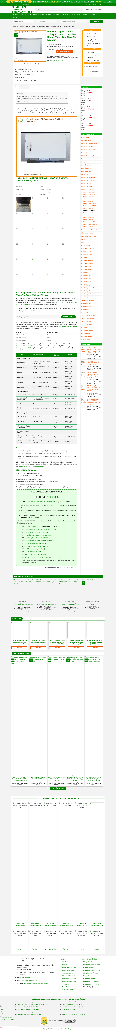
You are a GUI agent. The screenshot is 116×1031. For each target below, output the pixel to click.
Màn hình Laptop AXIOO (89, 199)
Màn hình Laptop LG (88, 212)
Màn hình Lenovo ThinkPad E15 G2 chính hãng (32, 466)
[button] (89, 9)
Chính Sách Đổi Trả (67, 973)
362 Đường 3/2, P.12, (34, 551)
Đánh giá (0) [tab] (23, 87)
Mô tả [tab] (16, 87)
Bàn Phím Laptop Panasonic (89, 143)
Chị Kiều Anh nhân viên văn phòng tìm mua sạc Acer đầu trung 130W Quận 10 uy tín (76, 642)
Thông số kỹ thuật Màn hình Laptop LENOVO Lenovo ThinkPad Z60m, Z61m (37, 96)
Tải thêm (58, 788)
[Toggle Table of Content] (65, 94)
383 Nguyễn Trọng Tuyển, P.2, (37, 532)
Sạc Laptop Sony (86, 321)
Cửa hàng (22, 26)
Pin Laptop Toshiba (86, 269)
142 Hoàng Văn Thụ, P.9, (36, 554)
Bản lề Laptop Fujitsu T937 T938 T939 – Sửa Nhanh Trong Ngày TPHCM (75, 779)
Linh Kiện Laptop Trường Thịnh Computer (62, 1028)
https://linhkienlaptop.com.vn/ (30, 977)
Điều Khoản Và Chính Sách (70, 967)
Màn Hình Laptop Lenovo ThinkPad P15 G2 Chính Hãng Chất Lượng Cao (46, 603)
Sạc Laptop (36, 14)
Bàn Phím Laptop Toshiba (88, 149)
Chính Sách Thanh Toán (69, 978)
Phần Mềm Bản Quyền (87, 248)
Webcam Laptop (85, 339)
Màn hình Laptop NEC (88, 219)
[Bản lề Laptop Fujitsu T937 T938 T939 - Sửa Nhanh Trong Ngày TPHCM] (75, 715)
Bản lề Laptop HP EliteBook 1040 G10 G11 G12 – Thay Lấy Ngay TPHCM (56, 779)
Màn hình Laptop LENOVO (59, 60)
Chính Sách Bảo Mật (68, 970)
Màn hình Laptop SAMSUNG (90, 224)
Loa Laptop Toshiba (86, 186)
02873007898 (30, 502)
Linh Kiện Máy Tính (86, 168)
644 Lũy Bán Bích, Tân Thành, (37, 546)
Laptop (83, 162)
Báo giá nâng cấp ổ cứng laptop (92, 984)
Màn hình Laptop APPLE (89, 194)
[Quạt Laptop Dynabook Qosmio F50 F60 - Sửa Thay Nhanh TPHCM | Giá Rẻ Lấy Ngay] (94, 715)
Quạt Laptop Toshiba (87, 306)
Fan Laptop (84, 159)
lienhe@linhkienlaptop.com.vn (29, 980)
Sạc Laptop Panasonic (87, 318)
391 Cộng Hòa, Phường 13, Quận (38, 535)
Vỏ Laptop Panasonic (87, 330)
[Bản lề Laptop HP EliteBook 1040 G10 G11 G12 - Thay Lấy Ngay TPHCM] (57, 715)
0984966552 (50, 502)
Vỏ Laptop (94, 14)
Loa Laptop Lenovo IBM (88, 177)
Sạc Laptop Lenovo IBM (88, 315)
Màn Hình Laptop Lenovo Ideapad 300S (92, 603)
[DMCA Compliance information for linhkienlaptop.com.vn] (69, 1020)
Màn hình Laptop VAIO (88, 226)
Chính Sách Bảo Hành (68, 975)
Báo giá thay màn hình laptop (91, 970)
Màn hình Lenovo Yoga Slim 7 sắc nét (66, 326)
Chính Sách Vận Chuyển (69, 981)
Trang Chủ (15, 26)
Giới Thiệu (87, 4)
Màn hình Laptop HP (88, 208)
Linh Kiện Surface (86, 171)
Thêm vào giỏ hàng (64, 51)
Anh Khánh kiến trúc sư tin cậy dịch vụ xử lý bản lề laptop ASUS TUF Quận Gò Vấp (57, 642)
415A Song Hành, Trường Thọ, (37, 538)
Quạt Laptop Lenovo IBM (88, 288)
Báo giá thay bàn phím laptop (91, 964)
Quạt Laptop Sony (86, 303)
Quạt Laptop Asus (86, 278)
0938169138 (41, 502)
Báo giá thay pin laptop (89, 962)
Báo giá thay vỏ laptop (89, 978)
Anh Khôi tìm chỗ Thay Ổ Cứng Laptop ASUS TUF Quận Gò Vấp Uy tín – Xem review (95, 642)
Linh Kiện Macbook (86, 165)
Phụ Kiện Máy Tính (86, 254)
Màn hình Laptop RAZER (89, 222)
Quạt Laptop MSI (86, 294)
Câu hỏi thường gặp (23, 101)
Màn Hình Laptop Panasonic (89, 230)
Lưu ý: (24, 99)
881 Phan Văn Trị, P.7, (34, 526)
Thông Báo (94, 4)
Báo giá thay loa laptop (89, 975)
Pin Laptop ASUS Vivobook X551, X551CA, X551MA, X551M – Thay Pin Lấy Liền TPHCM (20, 779)
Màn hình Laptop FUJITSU (89, 205)
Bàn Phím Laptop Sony (87, 146)
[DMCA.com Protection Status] (44, 1020)
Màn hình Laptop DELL (88, 201)
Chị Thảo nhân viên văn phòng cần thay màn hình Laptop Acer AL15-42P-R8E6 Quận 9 (19, 642)
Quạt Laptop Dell (86, 281)
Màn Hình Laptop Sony (87, 233)
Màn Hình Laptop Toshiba (88, 236)
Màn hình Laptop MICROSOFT (90, 215)
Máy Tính (83, 242)
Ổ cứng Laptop (76, 14)
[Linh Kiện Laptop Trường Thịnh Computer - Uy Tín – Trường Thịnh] (22, 9)
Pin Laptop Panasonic (87, 263)
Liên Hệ (101, 4)
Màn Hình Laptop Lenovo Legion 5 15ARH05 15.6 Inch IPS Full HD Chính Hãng (69, 604)
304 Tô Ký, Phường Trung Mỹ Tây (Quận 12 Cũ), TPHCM (42, 529)
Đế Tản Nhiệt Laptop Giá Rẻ (89, 156)
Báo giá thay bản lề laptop (90, 973)
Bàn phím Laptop (26, 14)
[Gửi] (82, 9)
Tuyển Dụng (65, 987)
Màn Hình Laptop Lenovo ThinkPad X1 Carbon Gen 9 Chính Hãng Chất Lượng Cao (24, 604)
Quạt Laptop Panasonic (87, 297)
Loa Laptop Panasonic (87, 180)
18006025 (53, 497)
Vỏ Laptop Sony (85, 333)
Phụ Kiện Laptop (86, 251)
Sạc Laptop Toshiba (86, 324)
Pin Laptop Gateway (87, 260)
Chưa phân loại (85, 153)
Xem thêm (19, 647)
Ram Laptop (86, 14)
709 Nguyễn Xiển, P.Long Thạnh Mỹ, (39, 540)
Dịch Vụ (15, 17)
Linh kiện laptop (72, 567)
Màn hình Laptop (46, 14)
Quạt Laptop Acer (86, 275)
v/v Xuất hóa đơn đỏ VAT (69, 989)
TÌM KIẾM (97, 21)
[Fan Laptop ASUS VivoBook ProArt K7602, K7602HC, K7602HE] (38, 715)
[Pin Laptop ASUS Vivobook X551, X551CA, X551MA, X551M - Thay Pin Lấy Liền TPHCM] (20, 715)
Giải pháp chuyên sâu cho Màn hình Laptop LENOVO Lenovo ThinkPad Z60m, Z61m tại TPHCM (42, 98)
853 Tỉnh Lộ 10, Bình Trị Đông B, (39, 557)
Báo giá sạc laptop (88, 967)
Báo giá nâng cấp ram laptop (91, 981)
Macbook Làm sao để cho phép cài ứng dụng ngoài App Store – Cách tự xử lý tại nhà (38, 642)
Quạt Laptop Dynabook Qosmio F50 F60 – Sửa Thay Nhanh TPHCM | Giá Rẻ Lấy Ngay (93, 779)
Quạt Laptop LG (85, 291)
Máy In (83, 239)
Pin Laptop (15, 14)
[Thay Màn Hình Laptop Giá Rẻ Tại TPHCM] (23, 204)
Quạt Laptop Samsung (87, 300)
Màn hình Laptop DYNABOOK (90, 203)
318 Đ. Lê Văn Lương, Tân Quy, (37, 549)
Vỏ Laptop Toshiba (86, 336)
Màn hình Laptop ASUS (88, 196)
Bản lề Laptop (57, 14)
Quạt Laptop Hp (85, 285)
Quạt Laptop (84, 272)
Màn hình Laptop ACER (89, 192)
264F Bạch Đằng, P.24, (36, 543)
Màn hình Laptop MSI (88, 217)
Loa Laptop (66, 14)
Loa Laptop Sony (86, 183)
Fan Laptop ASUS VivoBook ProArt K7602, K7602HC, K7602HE (38, 779)
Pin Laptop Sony (86, 266)
